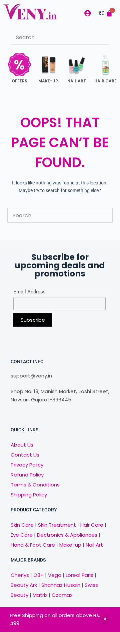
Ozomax (62, 594)
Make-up (70, 544)
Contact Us (25, 454)
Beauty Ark (24, 584)
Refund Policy (27, 474)
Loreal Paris (79, 575)
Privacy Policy (27, 464)
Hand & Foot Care (33, 544)
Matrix (40, 594)
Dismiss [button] (105, 619)
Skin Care (22, 524)
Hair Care (91, 524)
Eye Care (22, 534)
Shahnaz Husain (60, 584)
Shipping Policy (29, 494)
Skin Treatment (57, 524)
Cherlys (20, 575)
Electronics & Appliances (67, 534)
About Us (22, 444)
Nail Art (94, 544)
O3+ (38, 575)
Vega (54, 575)
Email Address (29, 292)
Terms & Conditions (35, 484)
